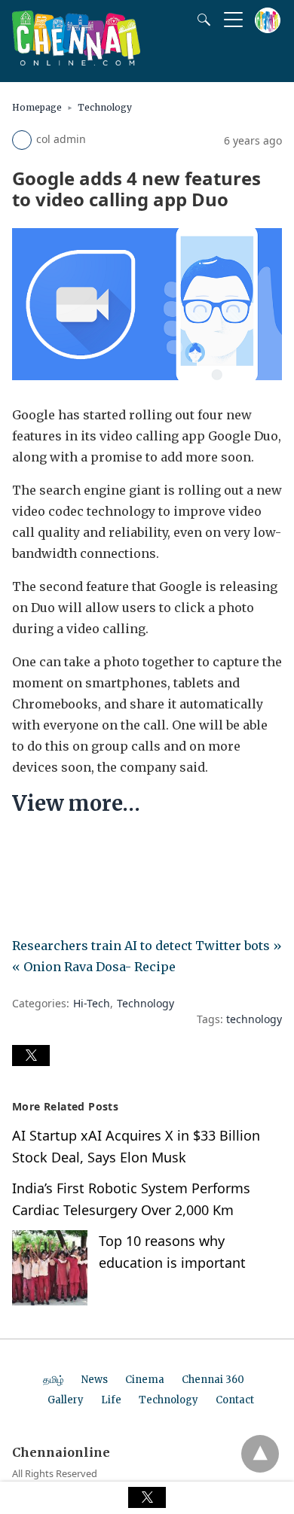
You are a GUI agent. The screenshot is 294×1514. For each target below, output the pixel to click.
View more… (76, 803)
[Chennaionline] (76, 61)
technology (254, 1019)
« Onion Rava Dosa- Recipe (94, 966)
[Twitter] (48, 849)
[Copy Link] (96, 849)
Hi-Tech (91, 1003)
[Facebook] (24, 849)
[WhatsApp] (72, 849)
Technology (105, 107)
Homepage (37, 107)
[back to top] (260, 1454)
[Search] (200, 19)
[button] (31, 1055)
